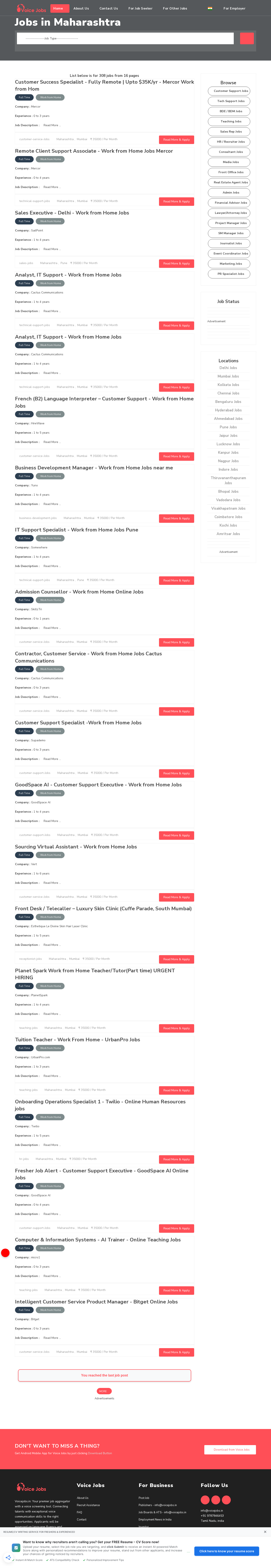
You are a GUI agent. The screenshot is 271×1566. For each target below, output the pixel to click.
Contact (81, 1520)
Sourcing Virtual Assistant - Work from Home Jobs (76, 846)
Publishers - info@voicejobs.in (158, 1505)
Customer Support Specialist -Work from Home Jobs (78, 722)
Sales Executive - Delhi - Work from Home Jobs (72, 212)
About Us (82, 1498)
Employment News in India (155, 1520)
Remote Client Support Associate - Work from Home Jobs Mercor (94, 151)
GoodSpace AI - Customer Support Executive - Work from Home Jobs (98, 784)
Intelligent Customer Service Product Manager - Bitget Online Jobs (96, 1301)
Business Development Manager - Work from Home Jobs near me (94, 467)
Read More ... (52, 125)
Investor (144, 1527)
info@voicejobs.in (212, 1511)
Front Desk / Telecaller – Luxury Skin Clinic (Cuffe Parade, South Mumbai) (103, 908)
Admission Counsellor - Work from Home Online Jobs (79, 591)
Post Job (144, 1498)
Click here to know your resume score (226, 1551)
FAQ (79, 1512)
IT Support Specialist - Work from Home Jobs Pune (76, 529)
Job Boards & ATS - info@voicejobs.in (162, 1512)
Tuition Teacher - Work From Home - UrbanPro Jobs (77, 1039)
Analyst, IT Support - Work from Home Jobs (68, 274)
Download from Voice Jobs (231, 1450)
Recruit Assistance (88, 1505)
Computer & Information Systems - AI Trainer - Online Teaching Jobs (98, 1239)
